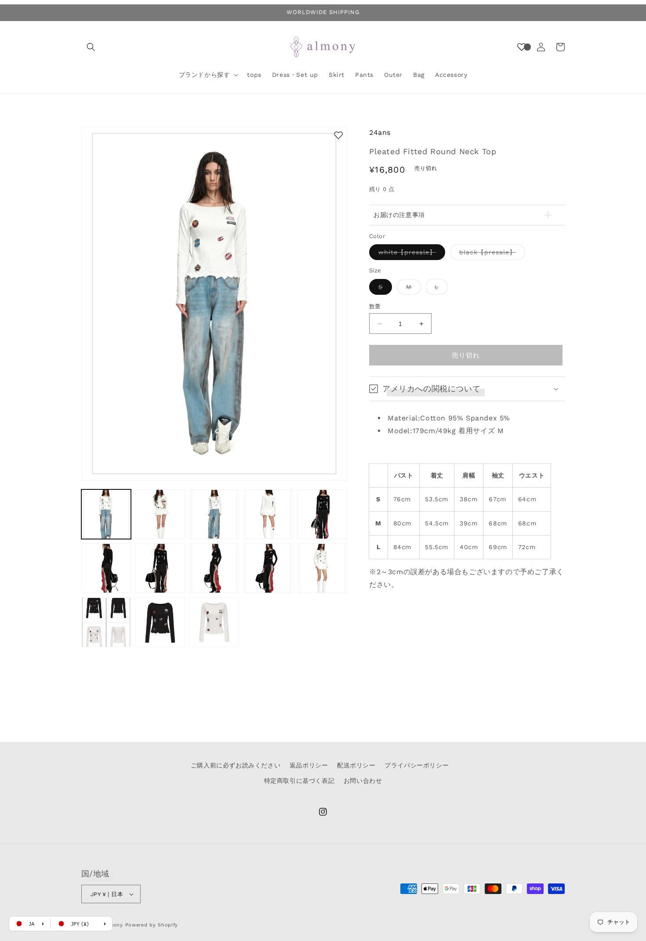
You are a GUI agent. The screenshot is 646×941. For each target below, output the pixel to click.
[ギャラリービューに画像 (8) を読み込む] (214, 568)
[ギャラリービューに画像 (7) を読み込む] (160, 568)
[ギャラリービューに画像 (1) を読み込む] (106, 514)
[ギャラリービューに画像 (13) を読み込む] (214, 622)
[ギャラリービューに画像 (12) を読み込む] (160, 622)
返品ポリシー (309, 765)
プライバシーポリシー (417, 765)
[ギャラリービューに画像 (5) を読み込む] (322, 514)
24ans (380, 132)
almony (113, 925)
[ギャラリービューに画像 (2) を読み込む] (160, 514)
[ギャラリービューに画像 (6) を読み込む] (106, 568)
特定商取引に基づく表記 (299, 780)
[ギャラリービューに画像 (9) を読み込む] (268, 568)
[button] (91, 47)
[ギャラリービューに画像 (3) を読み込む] (214, 514)
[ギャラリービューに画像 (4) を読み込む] (268, 514)
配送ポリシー (356, 765)
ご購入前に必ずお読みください (235, 765)
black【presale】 (490, 255)
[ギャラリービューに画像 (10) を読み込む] (322, 568)
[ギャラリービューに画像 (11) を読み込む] (106, 622)
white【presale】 (410, 255)
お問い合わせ (363, 780)
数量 (375, 306)
